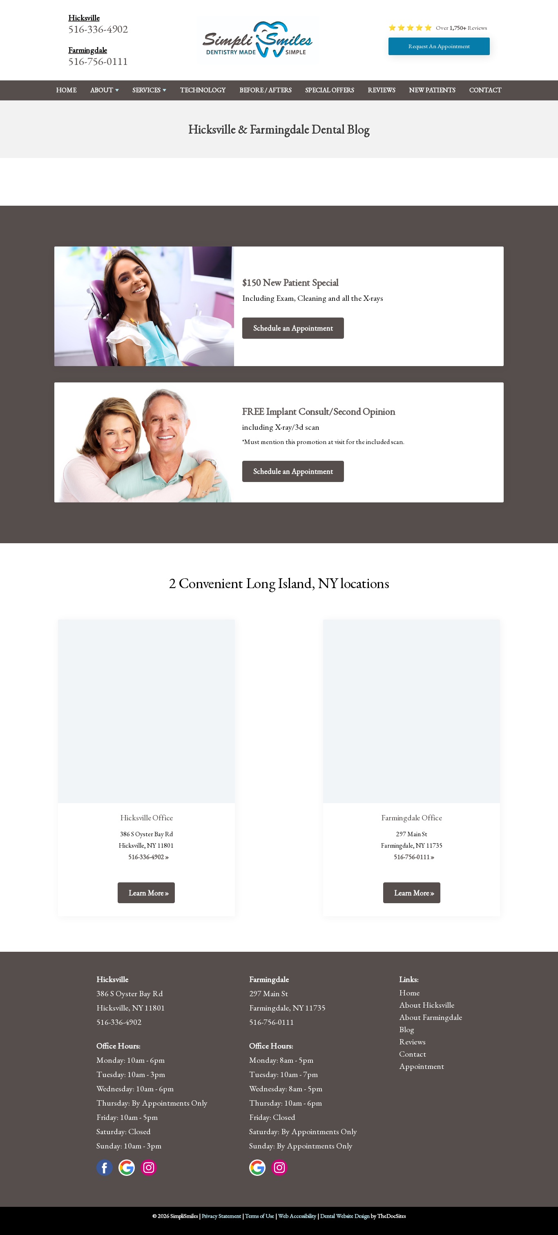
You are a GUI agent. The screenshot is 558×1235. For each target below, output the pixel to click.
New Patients (432, 90)
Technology (202, 90)
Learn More (146, 892)
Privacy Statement (221, 1215)
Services (147, 90)
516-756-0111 (98, 61)
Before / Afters (266, 90)
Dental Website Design (345, 1215)
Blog (406, 1029)
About (101, 90)
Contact (485, 90)
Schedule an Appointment (293, 328)
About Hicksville (426, 1005)
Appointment (421, 1066)
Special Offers (330, 90)
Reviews (381, 90)
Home (66, 90)
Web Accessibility (297, 1215)
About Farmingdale (430, 1017)
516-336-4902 (98, 29)
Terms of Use (259, 1215)
